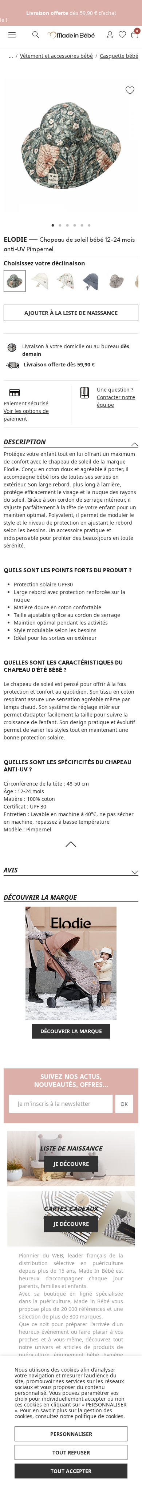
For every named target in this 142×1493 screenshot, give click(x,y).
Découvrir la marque (71, 1031)
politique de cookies (99, 1416)
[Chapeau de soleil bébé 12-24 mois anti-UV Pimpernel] (14, 281)
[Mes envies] (122, 35)
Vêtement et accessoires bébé (56, 55)
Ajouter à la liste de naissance (71, 312)
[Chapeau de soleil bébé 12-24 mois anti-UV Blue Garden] (116, 281)
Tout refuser (71, 1452)
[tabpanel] (71, 146)
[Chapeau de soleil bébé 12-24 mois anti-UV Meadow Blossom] (65, 281)
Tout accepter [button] (71, 1471)
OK (124, 1103)
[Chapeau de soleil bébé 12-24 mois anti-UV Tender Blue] (91, 281)
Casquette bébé (119, 55)
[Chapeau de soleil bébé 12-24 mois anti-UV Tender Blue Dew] (40, 281)
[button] (12, 35)
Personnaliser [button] (71, 1433)
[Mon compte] (110, 35)
